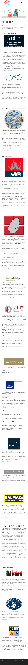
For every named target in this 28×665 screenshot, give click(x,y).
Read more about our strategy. (8, 407)
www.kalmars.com (5, 517)
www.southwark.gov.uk (6, 102)
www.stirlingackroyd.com (7, 208)
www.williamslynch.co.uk (7, 486)
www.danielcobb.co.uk (6, 461)
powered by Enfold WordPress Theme (8, 662)
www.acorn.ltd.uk (5, 268)
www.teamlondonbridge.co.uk (8, 297)
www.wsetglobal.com (6, 619)
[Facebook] (23, 663)
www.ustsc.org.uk (5, 150)
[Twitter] (21, 663)
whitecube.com (5, 561)
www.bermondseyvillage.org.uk (8, 652)
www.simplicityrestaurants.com (8, 70)
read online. (12, 590)
